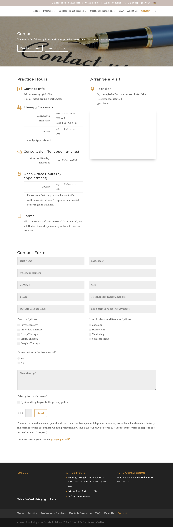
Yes (22, 358)
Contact (145, 11)
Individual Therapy (31, 330)
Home (36, 11)
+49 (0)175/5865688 (138, 3)
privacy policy (59, 439)
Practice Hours (30, 48)
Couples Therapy (30, 343)
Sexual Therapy (29, 339)
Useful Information (101, 11)
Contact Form (56, 48)
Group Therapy (29, 334)
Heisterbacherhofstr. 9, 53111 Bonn (76, 3)
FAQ (121, 11)
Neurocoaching (100, 339)
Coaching (97, 325)
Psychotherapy (29, 325)
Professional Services (71, 11)
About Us (132, 11)
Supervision (98, 330)
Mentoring (98, 334)
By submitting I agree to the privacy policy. (45, 402)
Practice (48, 11)
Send (40, 413)
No (22, 363)
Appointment (112, 3)
